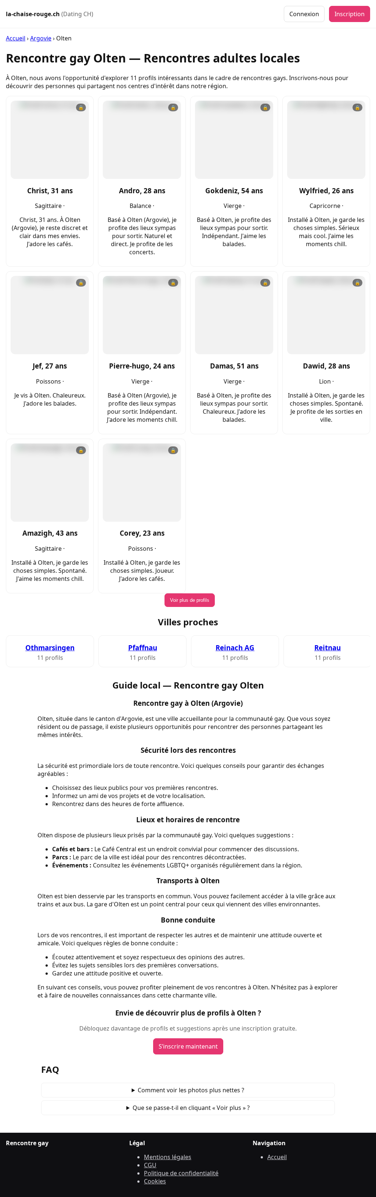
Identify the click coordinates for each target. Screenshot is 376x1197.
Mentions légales (167, 1157)
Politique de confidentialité (181, 1173)
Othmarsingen (50, 647)
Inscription (350, 14)
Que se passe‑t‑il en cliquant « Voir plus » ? (191, 1108)
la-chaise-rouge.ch (49, 14)
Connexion (304, 14)
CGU (150, 1165)
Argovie (40, 38)
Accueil (15, 38)
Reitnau (327, 647)
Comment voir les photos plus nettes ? (191, 1090)
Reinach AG (235, 647)
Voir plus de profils (189, 600)
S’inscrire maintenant (188, 1046)
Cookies (155, 1181)
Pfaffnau (142, 647)
